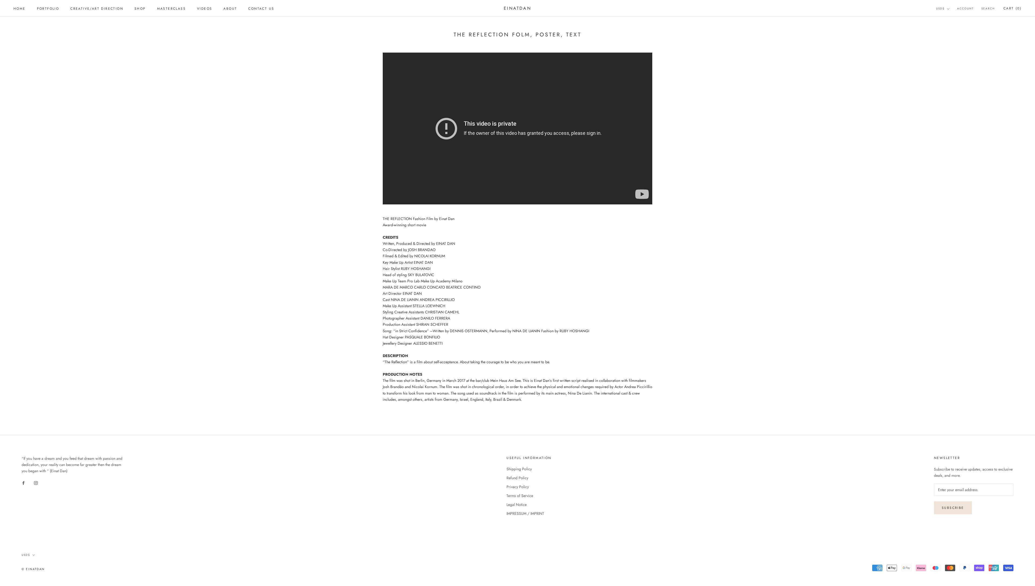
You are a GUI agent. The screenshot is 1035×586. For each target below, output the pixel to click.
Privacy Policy (517, 486)
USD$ (940, 8)
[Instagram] (36, 482)
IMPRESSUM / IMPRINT (525, 513)
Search (988, 8)
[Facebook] (23, 482)
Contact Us (261, 8)
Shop (140, 8)
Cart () (1012, 8)
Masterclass (171, 8)
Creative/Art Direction (96, 8)
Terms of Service (519, 495)
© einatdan (33, 569)
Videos (204, 8)
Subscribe (953, 507)
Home (19, 8)
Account (965, 8)
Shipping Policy (519, 469)
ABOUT (230, 8)
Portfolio (48, 8)
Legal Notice (516, 504)
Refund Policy (517, 478)
